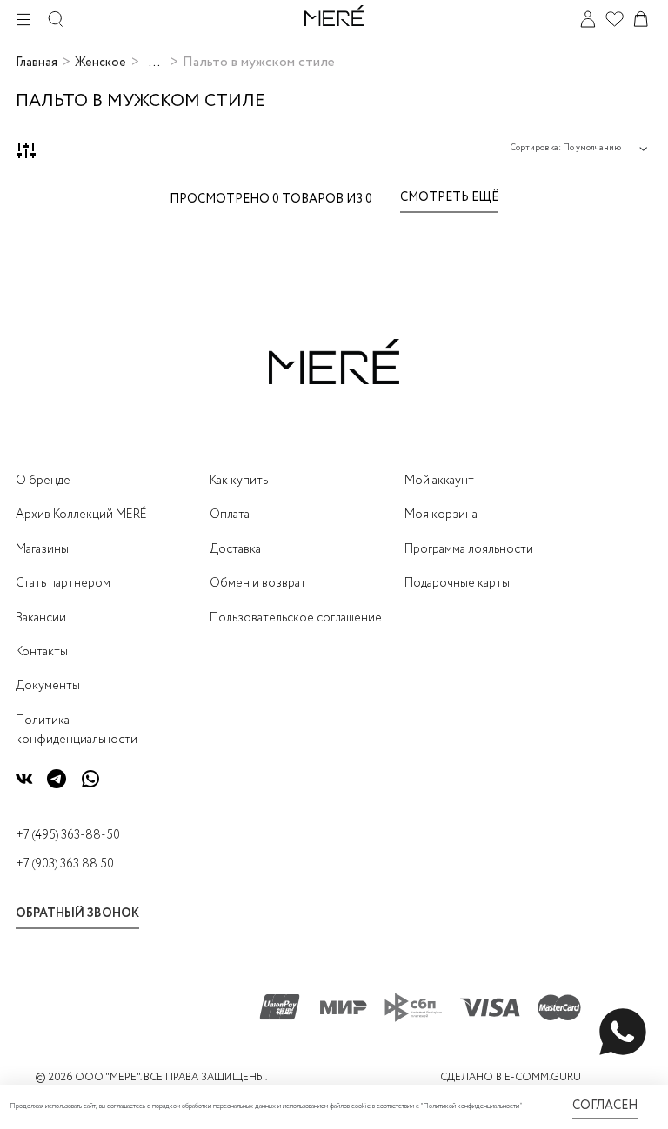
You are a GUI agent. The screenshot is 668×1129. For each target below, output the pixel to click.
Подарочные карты (457, 583)
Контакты (42, 652)
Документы (48, 685)
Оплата (230, 514)
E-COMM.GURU (542, 1077)
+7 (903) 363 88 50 (65, 864)
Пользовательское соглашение (296, 618)
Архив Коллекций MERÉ (81, 514)
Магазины (42, 549)
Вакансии (41, 618)
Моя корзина (441, 514)
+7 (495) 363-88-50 (68, 835)
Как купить (239, 480)
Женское (100, 62)
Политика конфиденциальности (76, 730)
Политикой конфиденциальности (471, 1106)
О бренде (43, 480)
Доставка (235, 549)
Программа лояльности (468, 549)
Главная (36, 62)
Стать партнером (63, 583)
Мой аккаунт (439, 480)
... (154, 62)
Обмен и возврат (258, 583)
